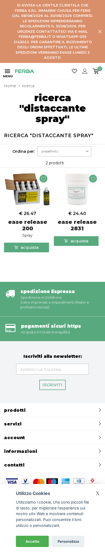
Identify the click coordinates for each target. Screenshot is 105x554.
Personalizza (68, 541)
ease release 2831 (77, 225)
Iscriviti (52, 384)
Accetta (32, 541)
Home (10, 85)
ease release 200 (27, 228)
